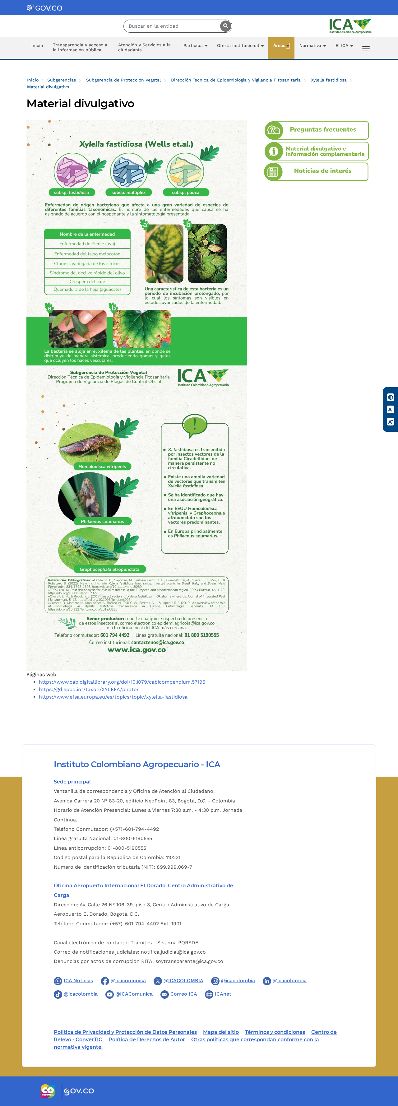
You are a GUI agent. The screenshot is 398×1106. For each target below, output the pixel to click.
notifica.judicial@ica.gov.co (173, 952)
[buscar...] (224, 26)
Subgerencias (61, 79)
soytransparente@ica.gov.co (189, 961)
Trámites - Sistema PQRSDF (164, 943)
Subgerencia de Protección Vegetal (123, 79)
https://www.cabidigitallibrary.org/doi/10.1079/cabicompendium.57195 (122, 682)
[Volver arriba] (385, 1065)
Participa (193, 45)
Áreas (279, 45)
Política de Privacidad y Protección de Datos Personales (125, 1032)
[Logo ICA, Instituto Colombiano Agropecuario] (351, 26)
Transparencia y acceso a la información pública (80, 47)
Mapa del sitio (221, 1032)
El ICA (342, 45)
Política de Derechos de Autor (147, 1040)
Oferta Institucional (238, 45)
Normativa (310, 45)
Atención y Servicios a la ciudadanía (144, 47)
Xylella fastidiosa (329, 79)
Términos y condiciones (275, 1032)
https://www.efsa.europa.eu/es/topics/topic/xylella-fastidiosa (113, 697)
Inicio (37, 45)
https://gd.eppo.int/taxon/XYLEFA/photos (89, 689)
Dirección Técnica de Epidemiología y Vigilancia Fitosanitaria (236, 79)
